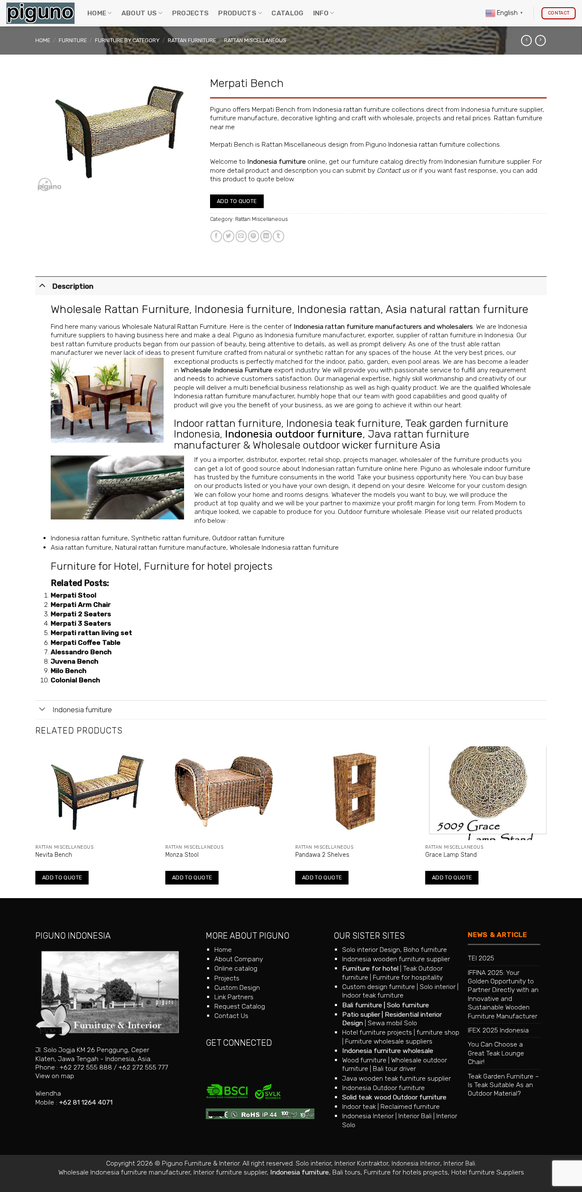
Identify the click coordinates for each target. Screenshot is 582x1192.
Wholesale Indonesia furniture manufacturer (124, 1172)
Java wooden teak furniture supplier (396, 1078)
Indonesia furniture (276, 161)
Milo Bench (68, 671)
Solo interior (437, 987)
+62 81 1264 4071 (85, 1102)
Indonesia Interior (368, 1116)
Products (237, 13)
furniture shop (438, 1032)
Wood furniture (364, 1060)
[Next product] (526, 40)
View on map (54, 1076)
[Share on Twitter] (228, 236)
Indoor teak (359, 1106)
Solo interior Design (371, 949)
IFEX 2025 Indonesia (498, 1030)
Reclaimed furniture (410, 1106)
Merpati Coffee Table (86, 642)
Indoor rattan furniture (227, 423)
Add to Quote (237, 201)
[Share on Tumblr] (278, 236)
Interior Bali (415, 1116)
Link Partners (234, 997)
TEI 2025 (481, 958)
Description (72, 286)
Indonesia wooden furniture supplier (396, 959)
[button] (45, 184)
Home (96, 13)
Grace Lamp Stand (451, 854)
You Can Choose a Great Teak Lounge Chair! (496, 1053)
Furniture (73, 40)
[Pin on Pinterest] (253, 236)
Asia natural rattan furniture (457, 309)
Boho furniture (425, 949)
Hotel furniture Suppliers (487, 1172)
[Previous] (35, 821)
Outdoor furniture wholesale (380, 512)
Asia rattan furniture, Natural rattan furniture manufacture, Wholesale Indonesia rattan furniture (195, 547)
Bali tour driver (394, 1068)
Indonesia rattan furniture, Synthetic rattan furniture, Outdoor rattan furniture (168, 538)
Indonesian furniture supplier (487, 161)
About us (139, 13)
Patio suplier (361, 1014)
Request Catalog (239, 1006)
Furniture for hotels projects (406, 1172)
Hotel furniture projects (377, 1032)
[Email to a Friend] (241, 236)
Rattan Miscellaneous (255, 40)
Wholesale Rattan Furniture (120, 309)
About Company (238, 959)
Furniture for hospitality (408, 977)
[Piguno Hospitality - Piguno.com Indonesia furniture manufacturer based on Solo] (40, 13)
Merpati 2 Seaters (81, 614)
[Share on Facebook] (216, 236)
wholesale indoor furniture (491, 468)
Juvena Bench (74, 661)
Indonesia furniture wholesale (387, 1051)
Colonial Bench (75, 680)
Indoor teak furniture (372, 995)
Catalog (287, 13)
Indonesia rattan (338, 309)
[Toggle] (42, 285)
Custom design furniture (378, 987)
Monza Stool (182, 854)
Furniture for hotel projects (208, 566)
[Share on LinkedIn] (266, 236)
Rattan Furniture (192, 40)
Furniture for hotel (370, 968)
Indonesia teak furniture (343, 423)
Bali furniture (362, 1005)
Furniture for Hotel (95, 566)
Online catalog (235, 968)
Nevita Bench (53, 854)
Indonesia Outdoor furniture (383, 1088)
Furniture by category (127, 40)
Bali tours (346, 1172)
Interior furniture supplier (230, 1172)
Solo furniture (408, 1005)
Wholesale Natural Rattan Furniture (174, 326)
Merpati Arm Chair (81, 604)
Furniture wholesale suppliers (388, 1041)
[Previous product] (540, 40)
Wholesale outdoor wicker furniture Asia (346, 445)
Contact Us (231, 1016)
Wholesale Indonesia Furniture (226, 370)
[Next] (546, 821)
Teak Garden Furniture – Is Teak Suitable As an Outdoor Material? (503, 1085)
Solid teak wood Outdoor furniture (394, 1097)
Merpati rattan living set (91, 633)
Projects (190, 13)
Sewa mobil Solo (392, 1023)
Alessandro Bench (81, 652)
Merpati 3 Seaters (81, 623)
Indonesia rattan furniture (351, 109)
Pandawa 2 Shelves (322, 854)
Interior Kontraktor (361, 1163)
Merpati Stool (73, 595)
